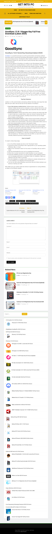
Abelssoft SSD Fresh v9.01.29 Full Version (15, 451)
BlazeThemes (23, 531)
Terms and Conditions (35, 13)
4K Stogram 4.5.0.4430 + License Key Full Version (22, 343)
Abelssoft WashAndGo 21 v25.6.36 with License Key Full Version (25, 454)
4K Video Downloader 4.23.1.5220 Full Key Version (22, 362)
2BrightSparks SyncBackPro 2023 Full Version (15, 329)
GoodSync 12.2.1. (21, 201)
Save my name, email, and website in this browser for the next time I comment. (24, 258)
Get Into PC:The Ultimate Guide (27, 10)
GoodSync (12, 201)
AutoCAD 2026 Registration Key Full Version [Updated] (16, 21)
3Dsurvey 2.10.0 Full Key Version (19, 334)
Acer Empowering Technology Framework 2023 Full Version (18, 504)
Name (8, 242)
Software (8, 28)
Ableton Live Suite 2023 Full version (19, 475)
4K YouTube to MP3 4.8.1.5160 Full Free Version (22, 383)
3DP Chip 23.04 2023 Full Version (13, 331)
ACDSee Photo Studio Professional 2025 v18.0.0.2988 (23, 490)
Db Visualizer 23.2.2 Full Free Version (14, 320)
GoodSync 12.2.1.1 (31, 201)
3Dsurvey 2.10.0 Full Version (12, 341)
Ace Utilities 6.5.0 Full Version (18, 497)
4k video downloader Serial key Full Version (21, 377)
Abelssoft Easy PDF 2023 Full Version (19, 417)
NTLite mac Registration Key (24, 273)
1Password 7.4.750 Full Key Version (19, 322)
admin (8, 36)
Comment (9, 226)
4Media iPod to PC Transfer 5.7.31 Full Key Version (22, 397)
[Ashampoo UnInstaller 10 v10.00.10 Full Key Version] (33, 23)
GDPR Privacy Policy (24, 16)
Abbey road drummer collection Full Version (21, 404)
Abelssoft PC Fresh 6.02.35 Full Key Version (21, 431)
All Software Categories (14, 13)
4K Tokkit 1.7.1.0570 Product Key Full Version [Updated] (23, 355)
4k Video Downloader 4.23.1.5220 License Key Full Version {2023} (25, 370)
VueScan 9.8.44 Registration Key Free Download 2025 (32, 1)
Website (8, 252)
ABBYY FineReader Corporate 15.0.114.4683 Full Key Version (24, 409)
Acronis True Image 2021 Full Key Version (20, 516)
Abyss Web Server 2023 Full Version (13, 488)
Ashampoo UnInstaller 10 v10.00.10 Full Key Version (30, 292)
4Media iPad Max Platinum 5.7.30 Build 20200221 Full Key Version (26, 390)
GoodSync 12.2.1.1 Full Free (12, 203)
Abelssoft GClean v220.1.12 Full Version (20, 424)
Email (8, 247)
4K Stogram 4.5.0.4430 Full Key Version (20, 350)
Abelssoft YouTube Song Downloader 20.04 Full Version (23, 461)
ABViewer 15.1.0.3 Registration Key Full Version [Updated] (24, 481)
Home (15, 10)
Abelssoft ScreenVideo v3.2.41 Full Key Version (22, 444)
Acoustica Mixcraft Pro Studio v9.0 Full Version (16, 507)
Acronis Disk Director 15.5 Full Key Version (21, 509)
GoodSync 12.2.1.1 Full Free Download (29, 203)
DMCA (26, 13)
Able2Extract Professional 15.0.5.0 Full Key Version (22, 468)
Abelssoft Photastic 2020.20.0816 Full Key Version (22, 438)
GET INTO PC (26, 4)
